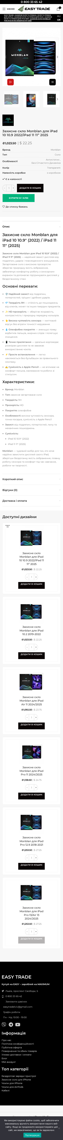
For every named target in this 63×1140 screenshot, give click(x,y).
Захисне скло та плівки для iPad (28, 17)
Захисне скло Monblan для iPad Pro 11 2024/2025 (31, 771)
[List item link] (31, 996)
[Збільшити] (52, 82)
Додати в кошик (30, 188)
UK (59, 19)
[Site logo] (34, 8)
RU (59, 16)
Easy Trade (9, 15)
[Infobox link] (31, 2)
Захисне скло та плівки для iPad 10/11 (28, 18)
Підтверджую (32, 1135)
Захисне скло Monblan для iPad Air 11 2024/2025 (31, 701)
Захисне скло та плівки (25, 15)
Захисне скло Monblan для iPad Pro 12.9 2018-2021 (31, 841)
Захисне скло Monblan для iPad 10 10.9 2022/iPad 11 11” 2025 (31, 559)
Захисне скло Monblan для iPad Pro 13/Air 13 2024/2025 (31, 913)
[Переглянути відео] (10, 82)
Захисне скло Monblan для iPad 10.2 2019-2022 (31, 630)
